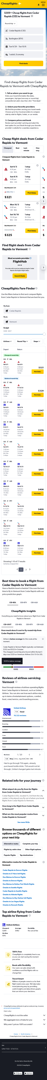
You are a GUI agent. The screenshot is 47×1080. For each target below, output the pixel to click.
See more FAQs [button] (24, 822)
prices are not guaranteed (12, 1008)
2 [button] (26, 569)
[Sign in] (39, 5)
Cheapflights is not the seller (16, 1015)
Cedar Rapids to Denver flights (15, 870)
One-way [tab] (38, 149)
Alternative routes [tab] (11, 844)
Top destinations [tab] (26, 855)
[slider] (44, 334)
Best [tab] (17, 148)
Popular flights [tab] (10, 855)
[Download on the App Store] (29, 1073)
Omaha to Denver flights (12, 881)
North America (25, 1034)
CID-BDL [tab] (12, 602)
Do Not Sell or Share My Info (23, 1061)
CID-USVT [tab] (7, 624)
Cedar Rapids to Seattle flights (15, 891)
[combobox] (10, 23)
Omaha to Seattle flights (12, 888)
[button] (32, 16)
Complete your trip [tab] (30, 844)
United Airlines (20, 708)
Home (16, 1034)
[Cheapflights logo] (9, 4)
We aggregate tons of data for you (18, 1020)
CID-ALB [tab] (34, 602)
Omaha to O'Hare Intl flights (14, 874)
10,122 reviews (20, 715)
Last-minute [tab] (26, 149)
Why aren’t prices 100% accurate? (18, 1024)
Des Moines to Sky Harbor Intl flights (17, 898)
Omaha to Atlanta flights (13, 894)
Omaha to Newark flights (13, 905)
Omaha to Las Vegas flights (13, 901)
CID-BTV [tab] (23, 602)
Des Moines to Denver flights (14, 877)
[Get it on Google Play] (18, 1073)
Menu (43, 2)
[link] (20, 275)
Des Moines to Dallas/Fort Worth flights (18, 884)
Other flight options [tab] (33, 849)
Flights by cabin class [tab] (12, 849)
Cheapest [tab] (8, 148)
